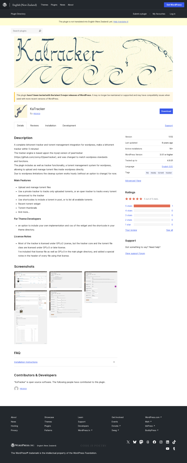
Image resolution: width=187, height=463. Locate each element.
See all (169, 230)
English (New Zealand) (46, 445)
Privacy (14, 430)
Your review (131, 230)
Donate (116, 426)
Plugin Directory (18, 14)
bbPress (150, 426)
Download (166, 111)
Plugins (47, 426)
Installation (50, 125)
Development (69, 125)
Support (169, 125)
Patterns (48, 430)
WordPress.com (153, 417)
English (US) (167, 166)
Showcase (49, 417)
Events (115, 421)
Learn (80, 417)
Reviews (34, 125)
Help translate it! (120, 21)
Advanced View (133, 180)
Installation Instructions (26, 362)
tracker (169, 173)
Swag (115, 430)
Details (20, 125)
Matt (148, 421)
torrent (161, 173)
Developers (83, 426)
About (13, 417)
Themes (48, 421)
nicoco (36, 113)
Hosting (14, 426)
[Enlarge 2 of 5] (43, 294)
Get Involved (117, 417)
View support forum (135, 253)
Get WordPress (174, 5)
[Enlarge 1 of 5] (43, 275)
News (13, 421)
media (153, 173)
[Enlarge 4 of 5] (78, 294)
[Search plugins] (40, 31)
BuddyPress (152, 430)
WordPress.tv (85, 430)
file (147, 173)
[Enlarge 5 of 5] (113, 275)
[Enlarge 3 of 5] (78, 275)
